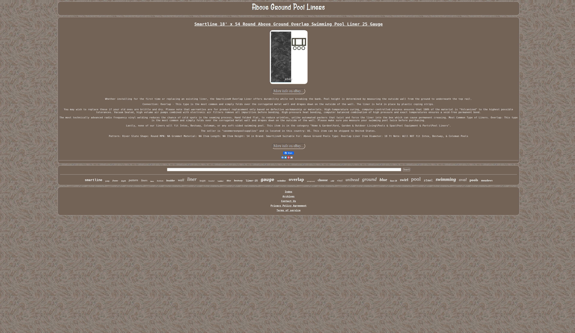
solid (332, 181)
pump (107, 181)
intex (152, 181)
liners (144, 180)
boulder (170, 180)
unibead (352, 179)
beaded (211, 181)
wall (181, 180)
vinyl (340, 180)
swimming (446, 179)
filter (229, 180)
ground (369, 179)
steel (428, 180)
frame (115, 180)
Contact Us (288, 201)
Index (288, 191)
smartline (93, 180)
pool (416, 179)
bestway (238, 180)
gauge (267, 179)
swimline (281, 180)
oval (463, 179)
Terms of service (289, 210)
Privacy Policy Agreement (289, 205)
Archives (289, 196)
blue (383, 179)
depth (123, 181)
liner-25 (252, 180)
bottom (160, 181)
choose (323, 180)
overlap (296, 179)
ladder (220, 181)
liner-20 (393, 181)
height (202, 180)
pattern (133, 180)
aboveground (311, 181)
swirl (404, 180)
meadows (486, 180)
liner (192, 179)
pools (474, 180)
